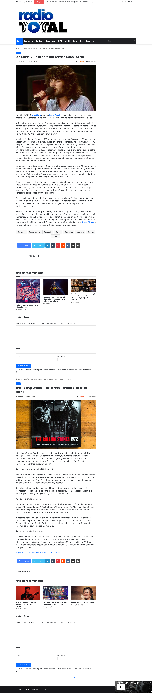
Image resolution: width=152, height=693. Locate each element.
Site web (61, 356)
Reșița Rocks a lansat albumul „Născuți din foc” (27, 306)
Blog (81, 41)
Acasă (19, 48)
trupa (56, 236)
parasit (81, 232)
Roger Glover (88, 222)
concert (22, 232)
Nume (19, 348)
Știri (18, 41)
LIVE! (60, 41)
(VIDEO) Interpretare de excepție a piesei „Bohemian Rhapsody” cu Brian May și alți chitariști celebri (83, 297)
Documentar (50, 41)
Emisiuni (39, 41)
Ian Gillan (36, 115)
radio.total (22, 62)
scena (91, 232)
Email (18, 356)
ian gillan (69, 232)
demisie (48, 232)
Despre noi (90, 41)
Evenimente (28, 41)
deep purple (35, 232)
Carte (75, 41)
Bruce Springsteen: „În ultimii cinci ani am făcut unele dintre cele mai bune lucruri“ (54, 299)
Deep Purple (55, 115)
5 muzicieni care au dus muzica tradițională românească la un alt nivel (72, 2)
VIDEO (67, 41)
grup (59, 232)
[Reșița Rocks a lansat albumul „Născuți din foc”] (28, 291)
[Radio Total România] (43, 21)
